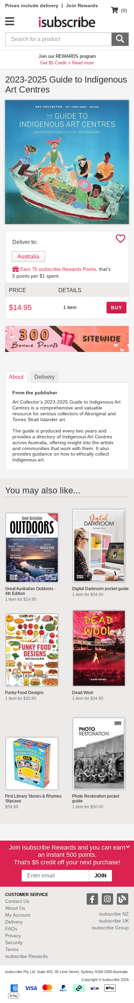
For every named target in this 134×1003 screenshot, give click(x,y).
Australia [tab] (28, 256)
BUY (116, 307)
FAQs (11, 928)
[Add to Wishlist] (120, 240)
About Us (15, 908)
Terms (12, 949)
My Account (17, 915)
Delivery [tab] (44, 377)
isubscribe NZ (114, 914)
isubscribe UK (114, 921)
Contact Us (17, 901)
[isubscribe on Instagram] (108, 898)
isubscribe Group (110, 927)
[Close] (128, 847)
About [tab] (16, 377)
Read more (83, 62)
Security (14, 942)
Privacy (13, 935)
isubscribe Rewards (26, 956)
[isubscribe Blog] (122, 898)
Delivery (14, 922)
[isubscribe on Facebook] (93, 898)
